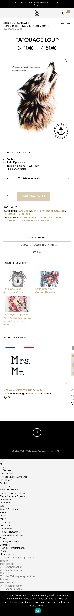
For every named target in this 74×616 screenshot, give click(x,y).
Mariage (8, 390)
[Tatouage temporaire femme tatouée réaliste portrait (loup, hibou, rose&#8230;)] (17, 304)
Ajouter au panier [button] (68, 383)
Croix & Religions (9, 509)
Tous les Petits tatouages (12, 548)
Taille (8, 178)
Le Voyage (5, 499)
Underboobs (6, 473)
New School (6, 528)
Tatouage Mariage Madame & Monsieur (27, 393)
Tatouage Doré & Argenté (13, 477)
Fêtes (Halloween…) (10, 531)
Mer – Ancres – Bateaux (12, 496)
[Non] (69, 603)
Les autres (5, 522)
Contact (4, 573)
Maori (3, 519)
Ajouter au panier (33, 196)
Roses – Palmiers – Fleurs (13, 493)
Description (37, 237)
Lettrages (5, 545)
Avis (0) (37, 252)
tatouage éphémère (30, 217)
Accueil (8, 23)
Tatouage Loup (53, 217)
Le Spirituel (5, 502)
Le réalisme (5, 467)
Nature (26, 26)
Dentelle (4, 483)
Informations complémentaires (37, 245)
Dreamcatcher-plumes (11, 535)
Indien (3, 515)
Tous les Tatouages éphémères (17, 557)
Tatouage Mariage (9, 541)
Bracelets (5, 560)
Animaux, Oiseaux (9, 489)
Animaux (40, 26)
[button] (65, 60)
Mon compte (7, 563)
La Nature (5, 486)
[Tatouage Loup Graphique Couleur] (17, 279)
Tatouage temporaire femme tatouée (26, 220)
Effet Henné (6, 480)
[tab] (37, 238)
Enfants (3, 538)
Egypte (3, 512)
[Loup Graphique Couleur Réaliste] (49, 279)
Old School (5, 525)
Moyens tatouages (43, 211)
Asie (2, 506)
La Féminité (5, 470)
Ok (37, 610)
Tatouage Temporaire (16, 24)
